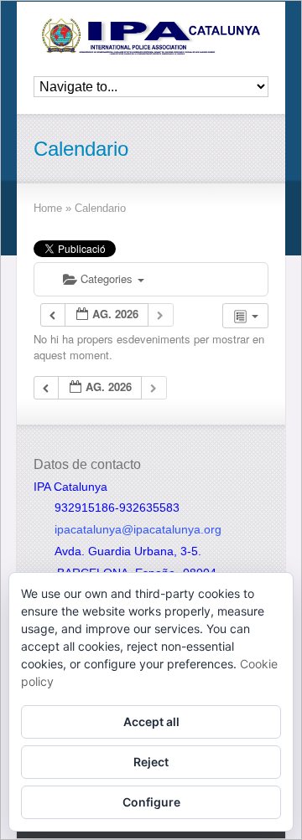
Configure (151, 802)
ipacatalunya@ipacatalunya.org (138, 529)
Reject (151, 762)
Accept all (151, 721)
